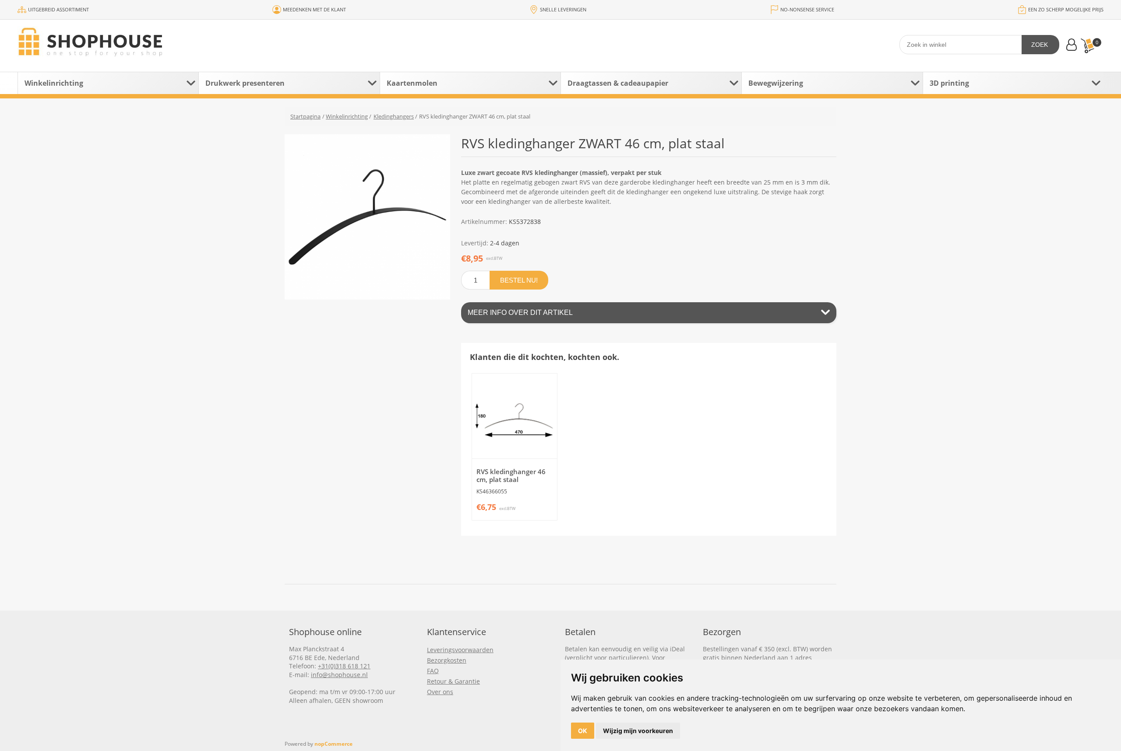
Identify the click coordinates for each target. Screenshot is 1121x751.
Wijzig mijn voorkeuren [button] (638, 730)
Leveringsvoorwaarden (460, 650)
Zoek (1039, 44)
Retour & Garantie (453, 681)
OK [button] (582, 730)
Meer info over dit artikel (520, 312)
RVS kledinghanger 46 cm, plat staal (511, 475)
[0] (1087, 45)
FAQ (433, 671)
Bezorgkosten (446, 660)
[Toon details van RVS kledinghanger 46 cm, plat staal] (514, 416)
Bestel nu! (519, 280)
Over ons (440, 692)
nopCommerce (333, 744)
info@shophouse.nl (339, 675)
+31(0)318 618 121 (344, 666)
